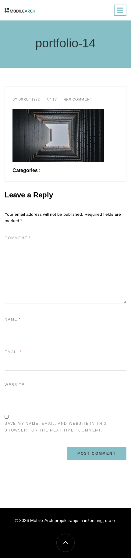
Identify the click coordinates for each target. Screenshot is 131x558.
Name (13, 319)
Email (13, 352)
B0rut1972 (29, 99)
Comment (18, 238)
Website (15, 385)
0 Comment (80, 99)
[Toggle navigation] (120, 10)
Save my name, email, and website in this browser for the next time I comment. (56, 426)
